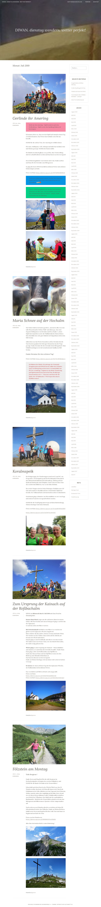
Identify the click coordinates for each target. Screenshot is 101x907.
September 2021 (75, 312)
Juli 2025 (73, 156)
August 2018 (74, 430)
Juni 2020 (73, 356)
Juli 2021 (73, 318)
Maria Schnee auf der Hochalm (38, 320)
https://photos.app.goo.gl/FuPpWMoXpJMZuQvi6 (41, 676)
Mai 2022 (73, 284)
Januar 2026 (74, 135)
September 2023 (75, 230)
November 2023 (75, 223)
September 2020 (75, 346)
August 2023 (74, 234)
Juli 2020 (73, 352)
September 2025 (75, 149)
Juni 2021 (73, 322)
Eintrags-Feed (75, 490)
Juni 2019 (73, 396)
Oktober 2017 (74, 464)
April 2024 (73, 207)
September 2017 (75, 468)
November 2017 (75, 461)
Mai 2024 (73, 203)
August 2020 (74, 349)
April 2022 (73, 288)
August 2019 (74, 390)
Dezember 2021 (75, 302)
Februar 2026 (74, 132)
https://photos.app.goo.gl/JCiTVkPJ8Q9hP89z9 (50, 173)
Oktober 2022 (74, 268)
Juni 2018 (73, 437)
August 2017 (74, 471)
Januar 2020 (74, 373)
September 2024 (75, 190)
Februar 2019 (74, 410)
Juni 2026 (73, 118)
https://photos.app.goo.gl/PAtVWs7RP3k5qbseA (50, 359)
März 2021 (73, 329)
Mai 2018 (73, 440)
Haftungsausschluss (74, 1)
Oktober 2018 (74, 424)
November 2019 (75, 379)
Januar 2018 (74, 454)
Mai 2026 (73, 122)
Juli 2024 (73, 196)
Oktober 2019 (74, 383)
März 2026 (74, 129)
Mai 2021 (73, 325)
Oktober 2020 (74, 342)
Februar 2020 (74, 369)
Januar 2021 (74, 332)
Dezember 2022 (75, 261)
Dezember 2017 (75, 457)
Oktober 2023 (74, 227)
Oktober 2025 (74, 145)
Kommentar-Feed (75, 493)
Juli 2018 (73, 434)
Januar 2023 (74, 257)
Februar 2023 (74, 254)
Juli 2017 (73, 474)
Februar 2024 (74, 213)
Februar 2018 (74, 451)
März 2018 (73, 447)
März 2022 (73, 291)
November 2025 (75, 142)
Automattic (68, 904)
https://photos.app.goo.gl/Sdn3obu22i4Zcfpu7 (50, 678)
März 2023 (73, 251)
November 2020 (75, 339)
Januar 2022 (74, 298)
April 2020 (73, 362)
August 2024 (74, 193)
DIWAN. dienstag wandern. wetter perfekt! (16, 1)
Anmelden (73, 486)
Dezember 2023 (75, 220)
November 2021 (75, 305)
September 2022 (75, 271)
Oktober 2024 (74, 186)
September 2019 (75, 386)
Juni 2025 (73, 159)
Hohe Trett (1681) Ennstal (77, 100)
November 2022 (75, 264)
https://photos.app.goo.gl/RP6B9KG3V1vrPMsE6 (41, 819)
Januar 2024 (74, 217)
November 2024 (75, 183)
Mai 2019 (73, 400)
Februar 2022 (74, 295)
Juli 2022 (73, 278)
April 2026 (73, 125)
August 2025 (74, 152)
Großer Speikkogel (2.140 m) (78, 88)
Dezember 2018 (75, 417)
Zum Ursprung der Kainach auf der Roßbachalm (39, 606)
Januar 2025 (74, 176)
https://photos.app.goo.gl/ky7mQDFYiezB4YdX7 (41, 512)
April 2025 (73, 166)
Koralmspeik (23, 471)
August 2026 (74, 112)
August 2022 (74, 274)
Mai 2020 (73, 359)
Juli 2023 (73, 237)
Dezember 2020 (75, 335)
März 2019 (73, 407)
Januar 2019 (74, 413)
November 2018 (75, 420)
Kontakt (96, 1)
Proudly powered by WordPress (39, 904)
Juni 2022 (73, 281)
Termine (87, 1)
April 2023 (73, 247)
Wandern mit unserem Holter (78, 91)
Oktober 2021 (74, 308)
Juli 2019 (73, 393)
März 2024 (74, 210)
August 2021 (74, 315)
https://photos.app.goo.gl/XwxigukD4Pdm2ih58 (50, 508)
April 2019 (73, 403)
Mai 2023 (73, 244)
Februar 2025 (74, 173)
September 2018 (75, 427)
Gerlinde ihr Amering (30, 118)
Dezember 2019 (75, 376)
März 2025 (73, 169)
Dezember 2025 (75, 139)
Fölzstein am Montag (30, 769)
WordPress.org (75, 497)
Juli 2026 (73, 115)
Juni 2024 (73, 200)
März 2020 (74, 366)
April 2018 (73, 444)
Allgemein (33, 266)
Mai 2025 (73, 162)
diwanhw (16, 125)
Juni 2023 (73, 240)
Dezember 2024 (75, 179)
